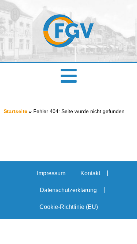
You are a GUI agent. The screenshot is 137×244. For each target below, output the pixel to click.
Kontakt (90, 173)
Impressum (51, 173)
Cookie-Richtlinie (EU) (68, 207)
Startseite (15, 111)
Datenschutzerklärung (68, 190)
